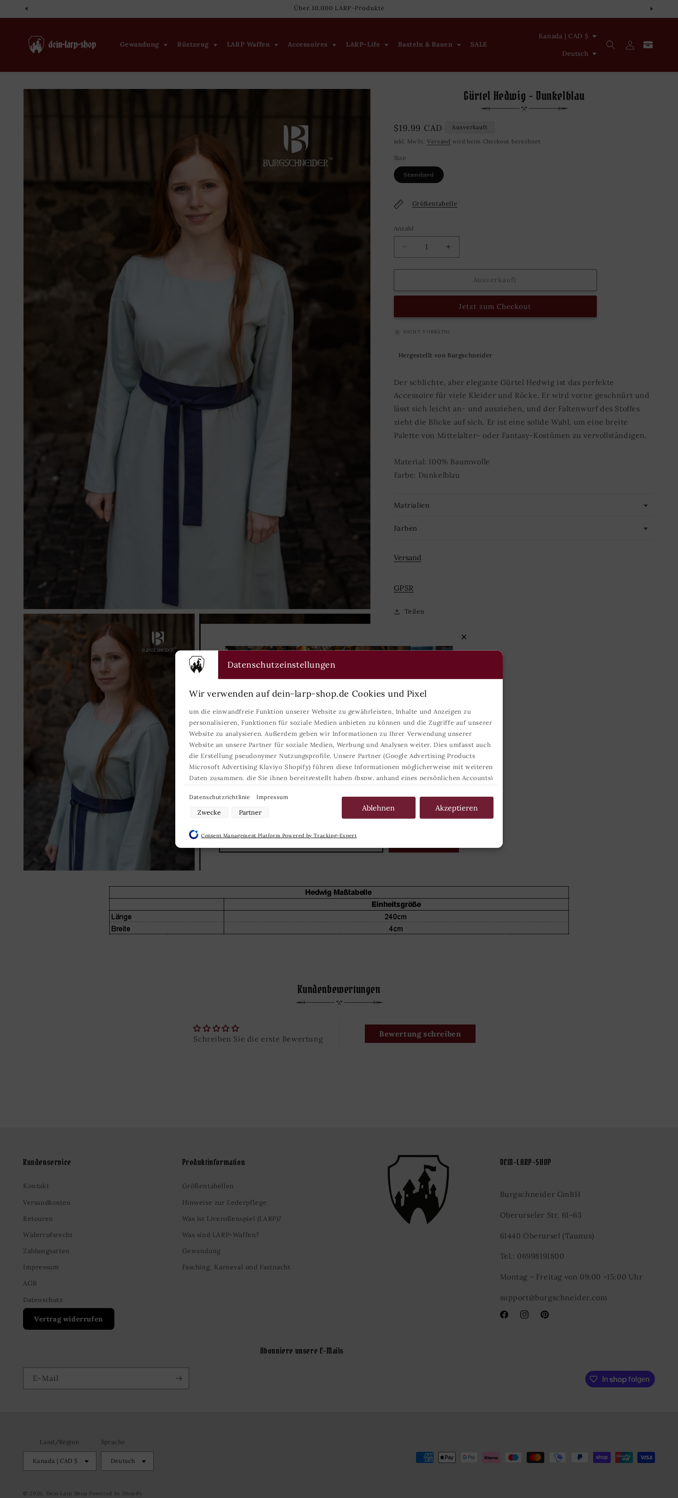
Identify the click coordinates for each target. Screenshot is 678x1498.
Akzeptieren (456, 807)
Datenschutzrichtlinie (220, 796)
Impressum (272, 796)
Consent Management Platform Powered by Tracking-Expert (279, 835)
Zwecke (209, 812)
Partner (250, 812)
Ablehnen (378, 807)
